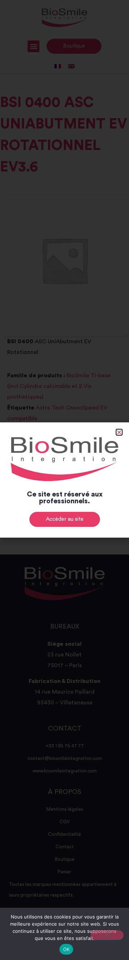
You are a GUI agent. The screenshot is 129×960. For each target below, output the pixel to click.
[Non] (107, 935)
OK (66, 949)
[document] (64, 480)
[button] (119, 432)
